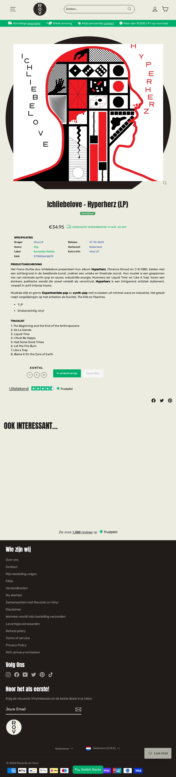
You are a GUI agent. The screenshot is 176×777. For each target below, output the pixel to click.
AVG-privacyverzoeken (23, 652)
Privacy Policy (16, 645)
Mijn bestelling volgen (21, 574)
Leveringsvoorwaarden (23, 624)
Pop (36, 246)
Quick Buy (93, 373)
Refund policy (16, 631)
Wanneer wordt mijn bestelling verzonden (36, 617)
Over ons (12, 560)
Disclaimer (13, 609)
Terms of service (18, 638)
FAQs (9, 581)
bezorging (34, 23)
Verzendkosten (17, 588)
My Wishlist (14, 595)
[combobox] (96, 8)
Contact (11, 567)
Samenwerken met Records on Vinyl (32, 602)
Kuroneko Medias (44, 251)
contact (109, 23)
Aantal (36, 367)
